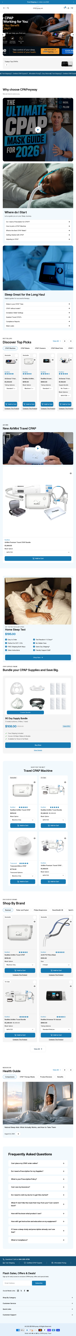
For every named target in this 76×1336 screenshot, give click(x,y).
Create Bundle (25, 712)
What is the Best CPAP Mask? (16, 230)
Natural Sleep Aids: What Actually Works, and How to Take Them (30, 1127)
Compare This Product (12, 408)
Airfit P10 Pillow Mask (48, 955)
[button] (9, 374)
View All (56, 1070)
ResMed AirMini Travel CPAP (28, 379)
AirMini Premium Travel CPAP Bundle (18, 542)
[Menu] (4, 8)
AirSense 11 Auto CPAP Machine (10, 379)
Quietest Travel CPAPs (13, 317)
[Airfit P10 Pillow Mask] (56, 932)
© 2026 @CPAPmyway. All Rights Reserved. (38, 1326)
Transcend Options (16, 872)
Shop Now (37, 657)
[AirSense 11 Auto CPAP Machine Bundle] (65, 361)
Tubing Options (10, 385)
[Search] (8, 8)
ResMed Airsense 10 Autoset (47, 379)
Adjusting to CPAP (12, 239)
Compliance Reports (13, 321)
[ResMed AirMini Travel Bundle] (53, 789)
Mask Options (63, 392)
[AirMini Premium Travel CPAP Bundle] (38, 502)
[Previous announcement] (2, 2)
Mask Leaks (10, 326)
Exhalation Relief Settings (14, 313)
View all (56, 341)
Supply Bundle (63, 385)
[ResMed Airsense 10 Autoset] (47, 361)
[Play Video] (38, 448)
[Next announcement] (73, 2)
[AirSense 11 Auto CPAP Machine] (11, 361)
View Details (38, 750)
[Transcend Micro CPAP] (22, 846)
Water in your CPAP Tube (14, 304)
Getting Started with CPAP (15, 235)
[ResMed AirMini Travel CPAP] (29, 361)
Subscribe (38, 1283)
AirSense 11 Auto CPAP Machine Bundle (65, 379)
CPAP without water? (13, 308)
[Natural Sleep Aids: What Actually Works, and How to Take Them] (38, 1103)
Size (42, 961)
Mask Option (27, 385)
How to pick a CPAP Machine (16, 226)
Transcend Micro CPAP (18, 866)
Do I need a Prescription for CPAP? (18, 222)
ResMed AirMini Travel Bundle (51, 810)
